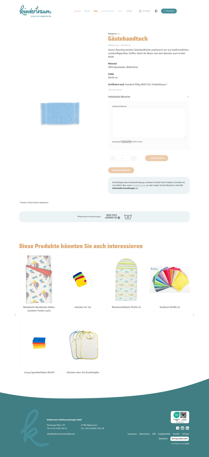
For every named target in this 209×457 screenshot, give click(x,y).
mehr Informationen (115, 90)
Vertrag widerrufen (180, 438)
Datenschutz (144, 434)
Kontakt (176, 434)
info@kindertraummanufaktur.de (61, 434)
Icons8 (187, 444)
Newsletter (163, 438)
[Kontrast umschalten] (156, 11)
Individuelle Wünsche (119, 96)
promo (77, 11)
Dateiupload (116, 142)
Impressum (132, 434)
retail (129, 11)
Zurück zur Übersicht (121, 170)
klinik (87, 11)
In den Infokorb (156, 158)
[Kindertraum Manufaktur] (35, 11)
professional (107, 11)
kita (96, 11)
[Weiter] (194, 315)
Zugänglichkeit (164, 434)
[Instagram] (182, 428)
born (120, 11)
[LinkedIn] (187, 428)
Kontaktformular (139, 185)
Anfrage (185, 434)
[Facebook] (177, 428)
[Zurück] (15, 315)
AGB (154, 434)
